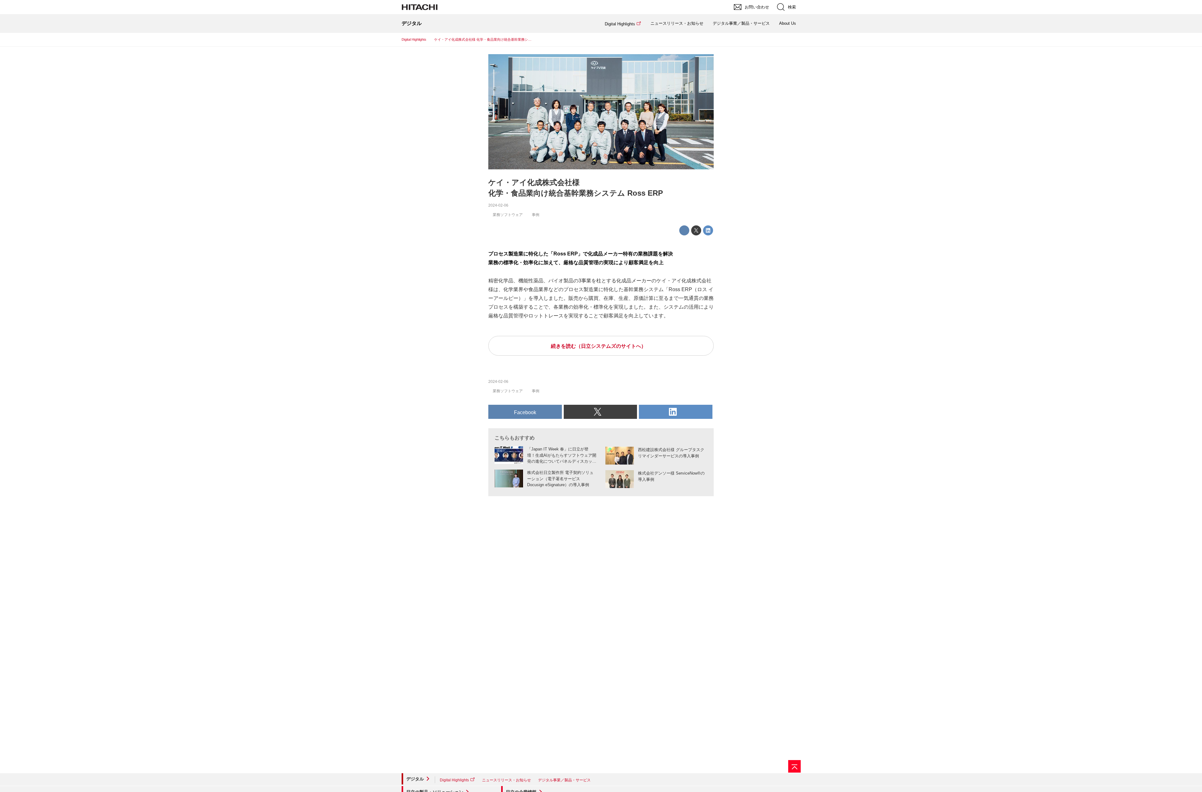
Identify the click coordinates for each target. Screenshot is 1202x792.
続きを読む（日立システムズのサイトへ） (598, 346)
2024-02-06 (498, 205)
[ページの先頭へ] (794, 766)
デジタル (415, 778)
